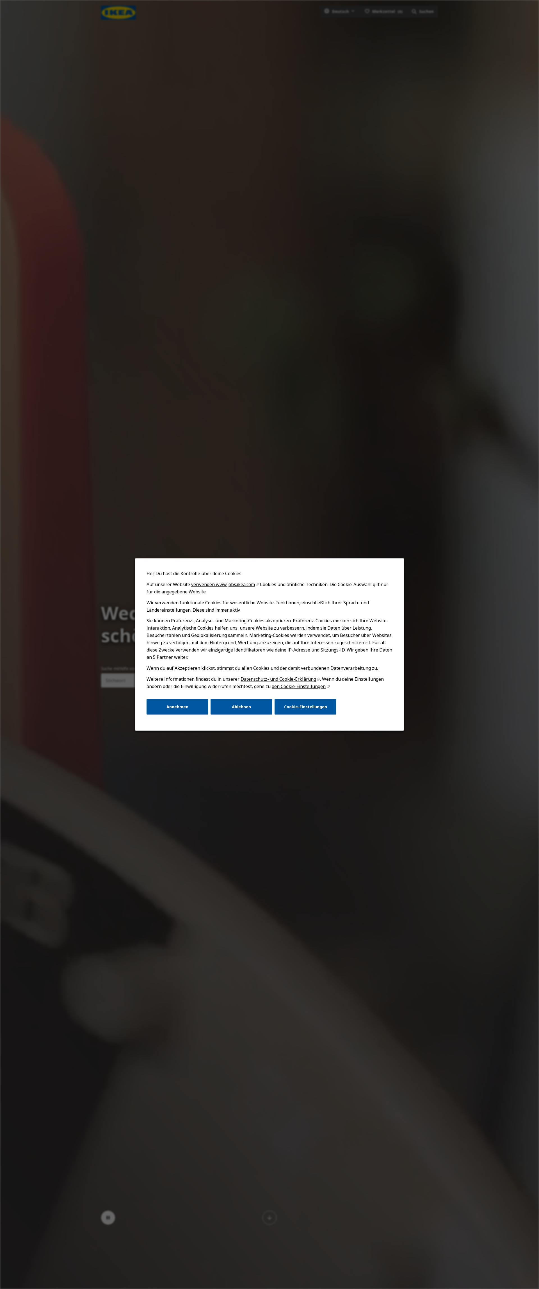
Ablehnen (241, 706)
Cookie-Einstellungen (305, 706)
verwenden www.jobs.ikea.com (223, 584)
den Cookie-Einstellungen (299, 686)
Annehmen (177, 706)
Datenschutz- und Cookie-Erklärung (278, 679)
